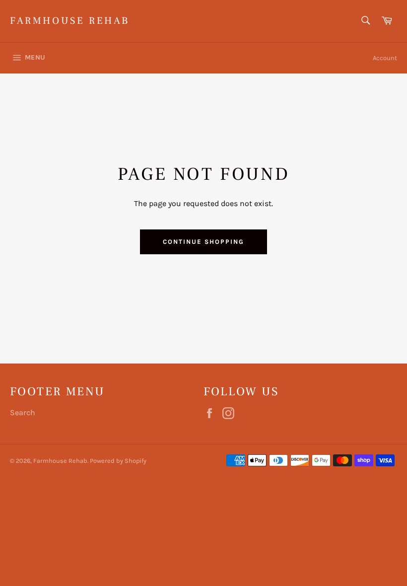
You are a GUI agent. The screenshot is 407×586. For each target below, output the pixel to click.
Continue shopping (203, 241)
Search (22, 412)
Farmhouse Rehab (70, 20)
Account (385, 58)
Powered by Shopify (118, 460)
